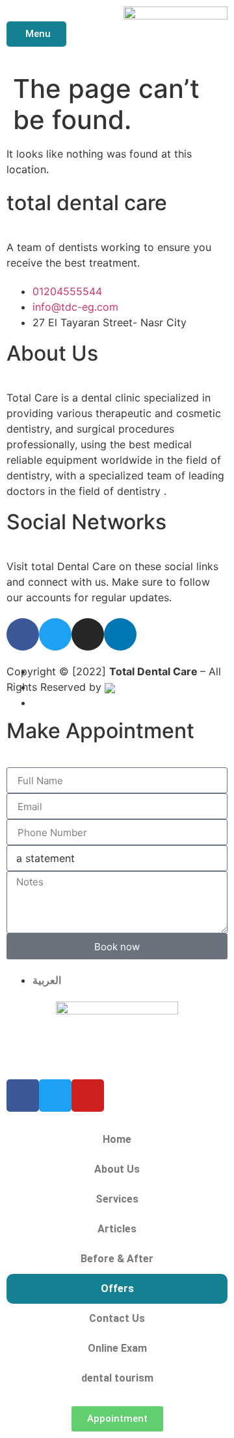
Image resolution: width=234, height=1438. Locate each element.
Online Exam (117, 1348)
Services (117, 1199)
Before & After (117, 1258)
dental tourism (117, 1378)
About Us (117, 1169)
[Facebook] (22, 634)
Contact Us (117, 1318)
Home (117, 1139)
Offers (117, 1288)
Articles (117, 1229)
